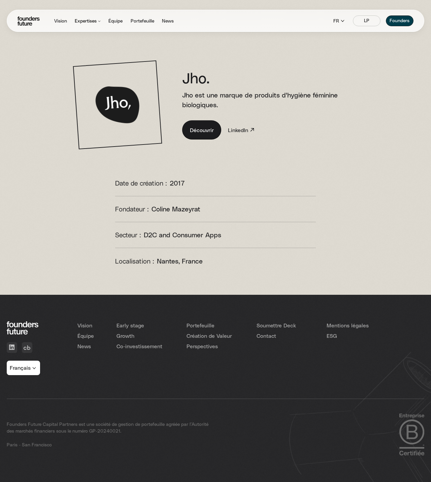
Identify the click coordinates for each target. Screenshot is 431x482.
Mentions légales (348, 325)
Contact (266, 335)
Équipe (85, 335)
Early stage (130, 325)
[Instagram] (27, 347)
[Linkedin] (12, 347)
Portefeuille (200, 325)
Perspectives (202, 346)
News (84, 346)
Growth (125, 335)
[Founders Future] (29, 21)
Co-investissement (139, 346)
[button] (88, 21)
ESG (332, 335)
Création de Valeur (209, 335)
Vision (84, 325)
